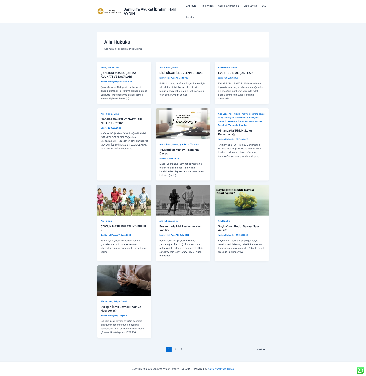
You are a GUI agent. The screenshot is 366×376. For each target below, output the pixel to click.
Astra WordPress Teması (221, 368)
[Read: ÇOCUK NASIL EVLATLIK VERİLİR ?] (124, 200)
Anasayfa (191, 5)
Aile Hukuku (113, 67)
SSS (264, 5)
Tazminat (194, 144)
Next (261, 349)
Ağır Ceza (222, 114)
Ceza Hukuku (241, 117)
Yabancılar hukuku (237, 125)
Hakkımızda (207, 5)
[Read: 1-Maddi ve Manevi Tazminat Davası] (183, 123)
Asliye (245, 114)
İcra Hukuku (231, 121)
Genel (103, 67)
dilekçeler (254, 117)
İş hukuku (184, 144)
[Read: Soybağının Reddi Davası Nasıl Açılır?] (242, 200)
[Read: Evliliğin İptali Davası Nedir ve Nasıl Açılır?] (124, 280)
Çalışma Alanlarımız (228, 5)
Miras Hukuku (255, 121)
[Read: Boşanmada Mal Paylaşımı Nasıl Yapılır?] (183, 200)
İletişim (190, 17)
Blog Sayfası (250, 5)
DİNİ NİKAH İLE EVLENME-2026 (181, 73)
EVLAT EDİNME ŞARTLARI (235, 73)
